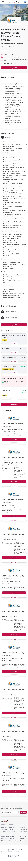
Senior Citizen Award (8, 695)
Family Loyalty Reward (9, 539)
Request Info (14, 68)
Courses (3, 827)
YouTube (11, 836)
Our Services (23, 829)
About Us (22, 827)
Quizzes (3, 834)
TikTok (11, 829)
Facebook (12, 834)
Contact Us (23, 836)
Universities (4, 829)
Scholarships (4, 831)
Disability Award (7, 736)
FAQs (21, 834)
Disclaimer (23, 840)
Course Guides (5, 836)
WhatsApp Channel (14, 840)
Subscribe (23, 812)
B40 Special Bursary (8, 505)
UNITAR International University (13, 43)
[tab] (14, 137)
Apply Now (14, 439)
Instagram (12, 827)
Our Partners (23, 831)
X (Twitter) (12, 831)
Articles (3, 840)
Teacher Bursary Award (9, 616)
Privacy (22, 838)
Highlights (4, 838)
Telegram (11, 838)
